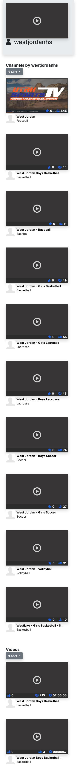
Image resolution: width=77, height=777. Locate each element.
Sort (14, 72)
